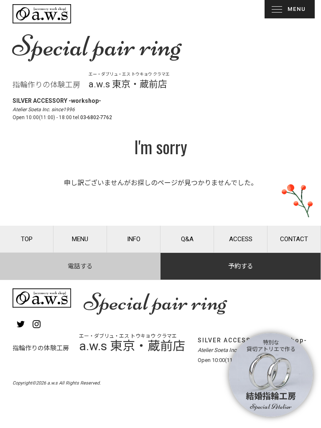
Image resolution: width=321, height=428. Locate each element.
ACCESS (240, 239)
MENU (297, 9)
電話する (80, 266)
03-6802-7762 (96, 117)
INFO (133, 239)
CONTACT (294, 239)
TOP (27, 239)
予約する (240, 266)
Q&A (187, 239)
